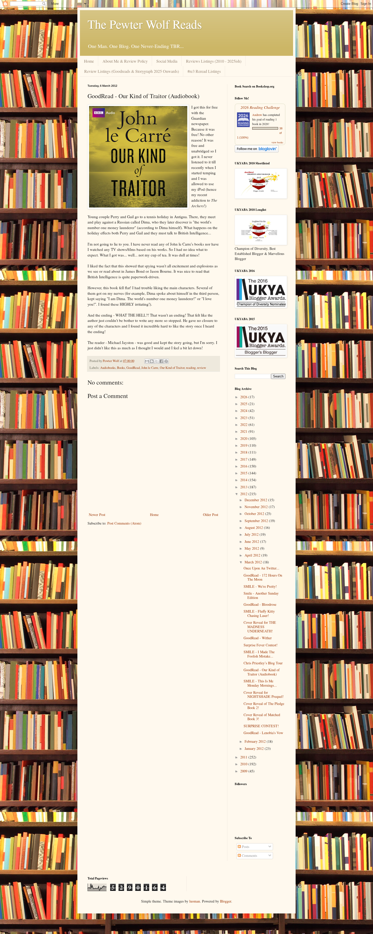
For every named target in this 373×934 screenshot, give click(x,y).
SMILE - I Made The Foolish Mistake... (259, 654)
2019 (244, 445)
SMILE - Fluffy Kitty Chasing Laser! (259, 613)
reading (191, 368)
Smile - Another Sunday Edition (261, 595)
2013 (244, 487)
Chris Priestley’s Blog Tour (263, 663)
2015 (244, 473)
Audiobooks (107, 368)
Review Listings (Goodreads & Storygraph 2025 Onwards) (131, 71)
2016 (244, 466)
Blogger (225, 901)
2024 (244, 410)
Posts (245, 846)
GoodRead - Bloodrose (260, 604)
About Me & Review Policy (125, 61)
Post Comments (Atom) (124, 523)
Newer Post (97, 514)
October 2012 (255, 513)
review (201, 368)
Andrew (257, 115)
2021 (244, 431)
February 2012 (256, 741)
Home (89, 61)
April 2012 (253, 555)
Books (121, 368)
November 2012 (257, 506)
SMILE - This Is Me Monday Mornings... (260, 683)
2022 (244, 424)
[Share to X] (156, 361)
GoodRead (133, 368)
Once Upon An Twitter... (261, 568)
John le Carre (149, 368)
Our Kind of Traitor (172, 368)
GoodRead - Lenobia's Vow (263, 732)
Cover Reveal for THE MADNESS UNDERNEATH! (260, 626)
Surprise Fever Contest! (261, 645)
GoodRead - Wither (258, 637)
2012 (244, 493)
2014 (244, 479)
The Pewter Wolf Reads (145, 24)
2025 (244, 403)
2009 (244, 771)
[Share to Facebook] (161, 361)
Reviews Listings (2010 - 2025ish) (213, 61)
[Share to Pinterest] (166, 361)
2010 (244, 764)
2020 (244, 438)
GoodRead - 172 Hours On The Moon (263, 577)
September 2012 (257, 520)
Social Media (166, 61)
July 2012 (252, 534)
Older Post (210, 514)
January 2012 (255, 748)
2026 (244, 396)
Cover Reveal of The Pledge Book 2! (264, 705)
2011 (244, 757)
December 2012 (256, 499)
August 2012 (254, 527)
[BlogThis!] (151, 361)
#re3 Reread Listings (204, 71)
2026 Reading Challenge (260, 107)
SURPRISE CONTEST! (261, 725)
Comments (249, 855)
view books (277, 142)
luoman (194, 901)
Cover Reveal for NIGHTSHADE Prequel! (264, 694)
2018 (244, 452)
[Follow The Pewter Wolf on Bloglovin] (257, 151)
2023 (244, 417)
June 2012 (252, 541)
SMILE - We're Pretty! (260, 586)
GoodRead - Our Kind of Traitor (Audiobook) (262, 672)
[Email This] (146, 361)
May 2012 (252, 548)
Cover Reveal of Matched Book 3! (262, 716)
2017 (244, 459)
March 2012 (254, 562)
